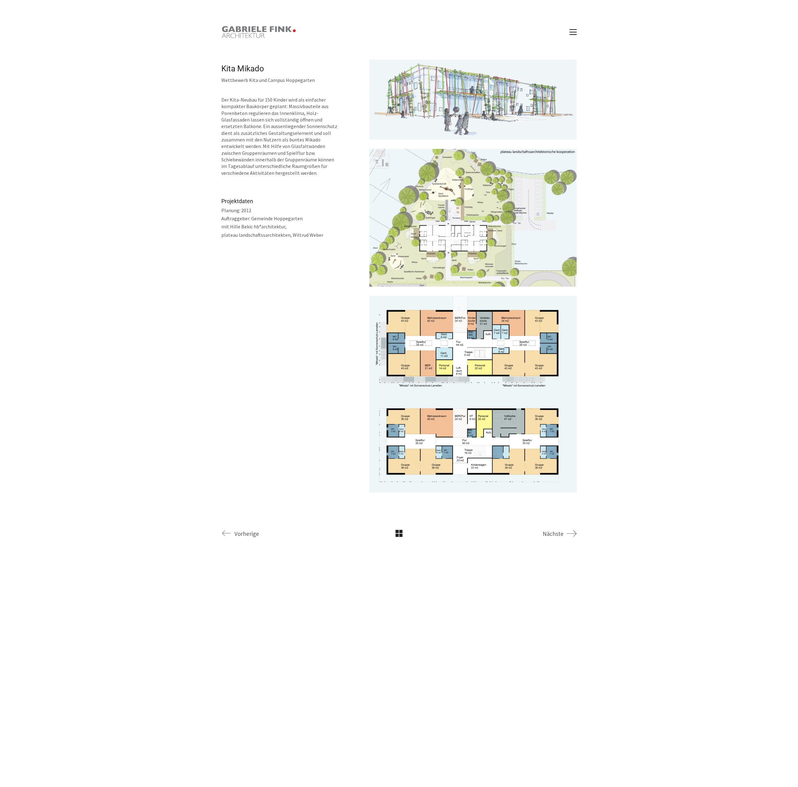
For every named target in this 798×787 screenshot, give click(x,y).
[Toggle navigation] (573, 32)
